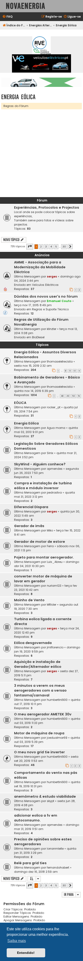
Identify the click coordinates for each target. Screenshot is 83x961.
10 (75, 370)
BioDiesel (38, 337)
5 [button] (56, 246)
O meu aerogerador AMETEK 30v (42, 714)
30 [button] (64, 246)
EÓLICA (20, 402)
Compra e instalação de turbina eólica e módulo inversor (43, 485)
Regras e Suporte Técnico (50, 309)
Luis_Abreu (54, 562)
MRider (51, 605)
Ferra (50, 546)
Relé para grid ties (30, 863)
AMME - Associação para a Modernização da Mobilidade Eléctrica (39, 267)
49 (67, 396)
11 (79, 370)
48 (62, 396)
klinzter (51, 329)
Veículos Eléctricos (45, 285)
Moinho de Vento (29, 600)
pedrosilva (54, 492)
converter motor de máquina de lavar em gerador (43, 578)
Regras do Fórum (15, 106)
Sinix (50, 453)
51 (79, 396)
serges (52, 276)
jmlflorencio (55, 647)
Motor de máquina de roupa (39, 733)
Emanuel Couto (59, 301)
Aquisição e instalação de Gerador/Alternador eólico (37, 664)
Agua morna (56, 428)
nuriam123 (54, 586)
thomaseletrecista (60, 361)
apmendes (54, 469)
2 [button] (41, 246)
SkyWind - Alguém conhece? (39, 464)
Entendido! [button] (26, 953)
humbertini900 (57, 700)
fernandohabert (58, 867)
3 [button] (46, 246)
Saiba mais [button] (16, 941)
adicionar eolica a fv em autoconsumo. (35, 818)
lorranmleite (55, 849)
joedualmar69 (57, 738)
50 (73, 396)
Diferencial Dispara (31, 507)
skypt (50, 801)
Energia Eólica (18, 97)
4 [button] (51, 246)
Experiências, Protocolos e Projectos (46, 207)
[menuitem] (7, 17)
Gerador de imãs (29, 526)
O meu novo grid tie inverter (39, 752)
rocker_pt (53, 407)
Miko (50, 530)
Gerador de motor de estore (39, 541)
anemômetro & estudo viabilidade (45, 796)
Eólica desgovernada (33, 643)
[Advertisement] (41, 153)
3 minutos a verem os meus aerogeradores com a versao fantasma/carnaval (40, 690)
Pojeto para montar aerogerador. (44, 557)
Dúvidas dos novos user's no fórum (46, 296)
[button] (29, 246)
